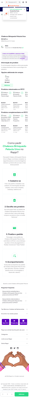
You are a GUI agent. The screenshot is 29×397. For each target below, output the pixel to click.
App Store (6, 323)
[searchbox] (13, 2)
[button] (14, 6)
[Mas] (11, 394)
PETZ (6, 46)
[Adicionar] (10, 93)
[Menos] (2, 394)
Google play (14, 323)
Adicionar (7, 85)
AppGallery (23, 323)
